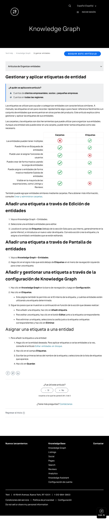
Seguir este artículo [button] (82, 53)
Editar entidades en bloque (48, 346)
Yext (7, 494)
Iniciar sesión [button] (89, 12)
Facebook (7, 373)
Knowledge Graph (23, 53)
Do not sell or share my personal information (26, 504)
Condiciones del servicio (17, 500)
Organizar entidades (41, 53)
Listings (52, 452)
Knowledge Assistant (58, 477)
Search (51, 465)
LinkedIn (18, 373)
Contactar (98, 443)
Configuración (65, 500)
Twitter (13, 373)
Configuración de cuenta (60, 482)
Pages (51, 460)
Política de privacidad (43, 500)
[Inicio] (15, 15)
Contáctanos (66, 404)
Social (51, 456)
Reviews (52, 469)
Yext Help (9, 53)
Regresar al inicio (13, 412)
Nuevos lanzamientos (16, 443)
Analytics (53, 473)
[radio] (47, 390)
